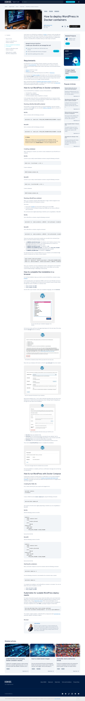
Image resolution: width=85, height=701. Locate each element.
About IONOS (43, 682)
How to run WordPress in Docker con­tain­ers (11, 42)
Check (67, 43)
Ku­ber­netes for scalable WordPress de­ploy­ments (11, 53)
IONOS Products (70, 1)
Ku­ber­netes (57, 83)
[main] (42, 334)
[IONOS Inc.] (14, 682)
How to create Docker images (40, 659)
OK (78, 698)
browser (26, 278)
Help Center (57, 682)
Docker (45, 11)
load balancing (57, 614)
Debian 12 (28, 71)
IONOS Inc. (10, 693)
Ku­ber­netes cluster (38, 600)
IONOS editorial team (48, 25)
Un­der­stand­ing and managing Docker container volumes (15, 659)
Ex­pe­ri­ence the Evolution (71, 77)
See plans (56, 51)
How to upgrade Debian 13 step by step (72, 124)
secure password (40, 139)
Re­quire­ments (9, 38)
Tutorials (51, 11)
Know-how (22, 6)
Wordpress (57, 11)
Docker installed (36, 75)
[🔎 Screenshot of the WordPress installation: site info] (42, 417)
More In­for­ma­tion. (57, 698)
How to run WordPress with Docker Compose (12, 49)
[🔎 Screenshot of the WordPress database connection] (42, 380)
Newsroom (50, 682)
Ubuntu (27, 70)
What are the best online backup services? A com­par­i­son (71, 113)
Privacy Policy (76, 682)
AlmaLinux (52, 72)
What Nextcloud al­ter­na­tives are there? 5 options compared (71, 100)
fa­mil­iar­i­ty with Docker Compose (44, 81)
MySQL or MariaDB (47, 108)
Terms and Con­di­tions (67, 682)
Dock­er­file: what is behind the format (66, 659)
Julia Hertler (37, 623)
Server (17, 6)
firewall (33, 206)
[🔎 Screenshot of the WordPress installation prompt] (42, 345)
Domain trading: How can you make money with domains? (71, 89)
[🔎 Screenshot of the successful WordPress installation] (42, 455)
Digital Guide (11, 6)
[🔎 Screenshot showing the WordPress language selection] (42, 307)
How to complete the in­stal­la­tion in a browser (13, 45)
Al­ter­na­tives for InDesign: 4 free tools (71, 137)
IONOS (6, 6)
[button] (72, 57)
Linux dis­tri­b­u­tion (32, 65)
